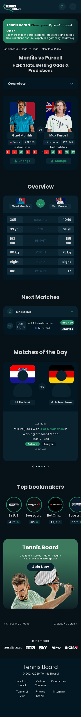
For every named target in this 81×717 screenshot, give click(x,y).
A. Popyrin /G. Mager (18, 623)
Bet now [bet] (67, 322)
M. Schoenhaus (61, 402)
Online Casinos (40, 683)
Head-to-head (22, 683)
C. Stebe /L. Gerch (64, 623)
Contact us (59, 681)
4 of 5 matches (52, 429)
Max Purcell (58, 135)
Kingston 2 (23, 311)
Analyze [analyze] (49, 444)
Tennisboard (10, 49)
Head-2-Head (40, 439)
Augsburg (40, 423)
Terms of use (22, 693)
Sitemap (59, 691)
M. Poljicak (22, 402)
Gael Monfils (22, 135)
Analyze (67, 329)
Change (24, 161)
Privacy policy (40, 693)
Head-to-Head (29, 49)
